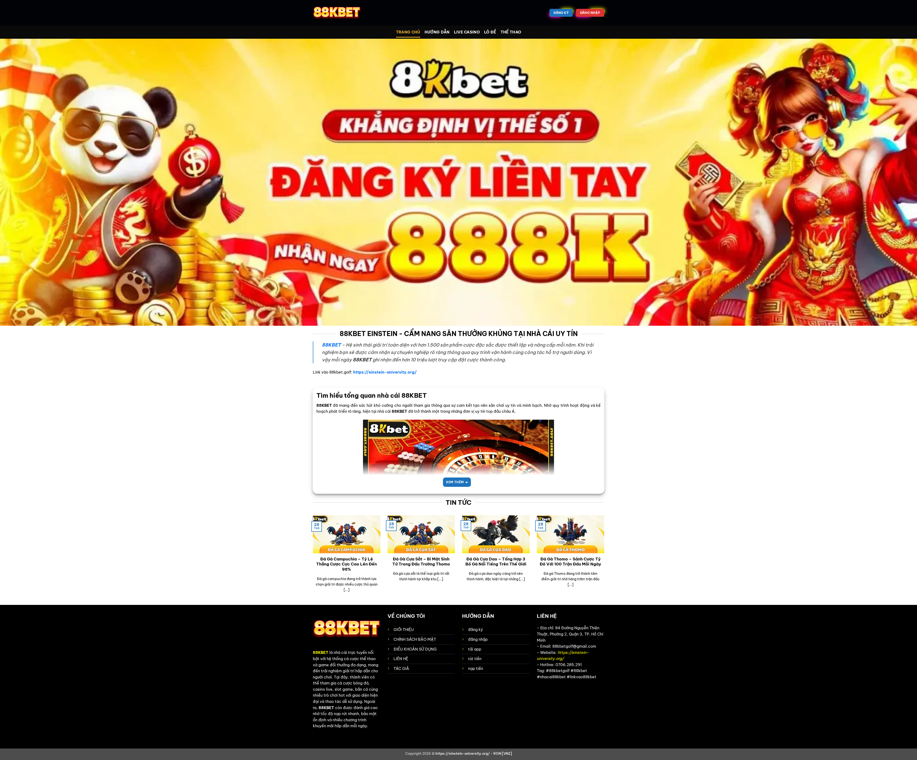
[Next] (605, 560)
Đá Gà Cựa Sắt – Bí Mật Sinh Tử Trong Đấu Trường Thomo (421, 561)
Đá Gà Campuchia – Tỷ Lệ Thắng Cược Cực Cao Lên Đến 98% (346, 564)
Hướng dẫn (437, 32)
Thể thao (511, 32)
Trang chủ (408, 32)
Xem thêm (455, 482)
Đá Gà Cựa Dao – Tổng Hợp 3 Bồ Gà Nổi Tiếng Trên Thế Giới (495, 561)
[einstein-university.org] (337, 13)
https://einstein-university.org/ (385, 372)
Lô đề (490, 32)
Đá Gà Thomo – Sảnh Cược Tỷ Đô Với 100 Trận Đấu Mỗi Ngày (570, 561)
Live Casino (467, 32)
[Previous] (311, 560)
